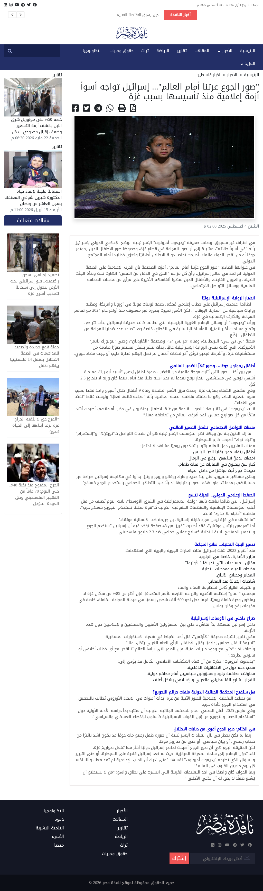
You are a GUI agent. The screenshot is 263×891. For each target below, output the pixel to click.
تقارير (182, 51)
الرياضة (162, 51)
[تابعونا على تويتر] (29, 4)
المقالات (201, 51)
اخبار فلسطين (208, 75)
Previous (12, 14)
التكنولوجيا (92, 51)
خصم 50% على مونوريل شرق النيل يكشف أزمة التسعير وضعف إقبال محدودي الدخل (36, 125)
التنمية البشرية (50, 828)
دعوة (59, 819)
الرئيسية (247, 51)
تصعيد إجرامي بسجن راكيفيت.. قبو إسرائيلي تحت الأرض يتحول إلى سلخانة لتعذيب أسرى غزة (34, 284)
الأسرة (58, 836)
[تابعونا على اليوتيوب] (17, 4)
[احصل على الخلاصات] (5, 4)
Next (20, 14)
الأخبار (227, 51)
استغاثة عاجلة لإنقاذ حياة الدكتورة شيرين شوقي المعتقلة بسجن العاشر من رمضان (33, 197)
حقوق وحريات (121, 51)
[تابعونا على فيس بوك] (35, 4)
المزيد (250, 63)
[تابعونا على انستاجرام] (11, 4)
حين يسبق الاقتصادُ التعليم (138, 14)
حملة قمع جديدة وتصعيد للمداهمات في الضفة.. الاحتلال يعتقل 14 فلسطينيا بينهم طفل (34, 356)
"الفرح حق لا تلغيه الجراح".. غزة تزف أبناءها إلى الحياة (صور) (35, 425)
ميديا (59, 845)
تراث (145, 51)
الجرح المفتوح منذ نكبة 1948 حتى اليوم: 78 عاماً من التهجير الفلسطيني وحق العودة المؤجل (34, 494)
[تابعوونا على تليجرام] (23, 4)
